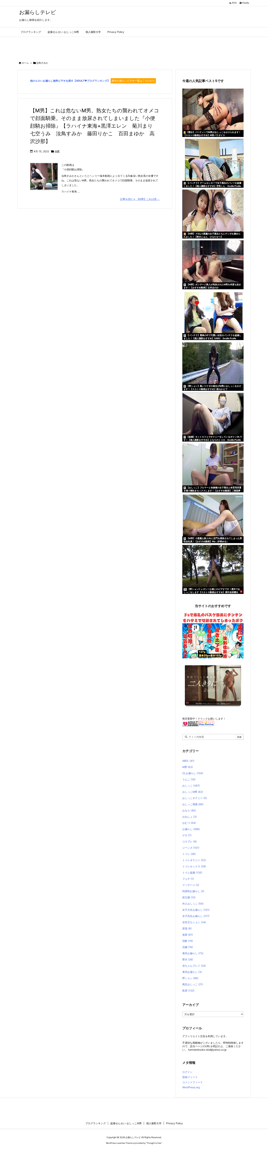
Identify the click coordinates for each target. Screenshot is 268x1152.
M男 (57, 151)
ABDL (188, 760)
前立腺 (188, 897)
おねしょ (189, 816)
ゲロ (186, 835)
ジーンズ (190, 847)
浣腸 (187, 947)
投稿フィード (190, 1077)
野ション (190, 978)
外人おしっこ (192, 903)
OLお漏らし (192, 773)
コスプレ (189, 841)
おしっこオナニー (194, 798)
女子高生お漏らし (195, 916)
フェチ (188, 878)
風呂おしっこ (192, 984)
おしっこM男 (192, 791)
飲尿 (188, 990)
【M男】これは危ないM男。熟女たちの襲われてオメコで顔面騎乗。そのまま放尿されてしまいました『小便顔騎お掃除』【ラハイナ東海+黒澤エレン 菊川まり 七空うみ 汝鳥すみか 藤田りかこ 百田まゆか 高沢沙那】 (94, 125)
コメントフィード (192, 1082)
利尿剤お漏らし (193, 891)
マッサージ (190, 884)
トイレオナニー (194, 860)
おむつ (189, 822)
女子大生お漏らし (195, 909)
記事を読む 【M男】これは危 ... (140, 199)
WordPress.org (191, 1087)
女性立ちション (194, 922)
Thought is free (154, 1143)
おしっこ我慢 (192, 804)
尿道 (187, 928)
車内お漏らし (192, 971)
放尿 (187, 934)
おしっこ (191, 785)
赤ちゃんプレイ (194, 965)
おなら (189, 810)
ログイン (187, 1071)
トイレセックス (194, 866)
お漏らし (191, 829)
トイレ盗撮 (192, 872)
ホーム (25, 62)
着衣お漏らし (192, 953)
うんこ (188, 779)
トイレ (189, 853)
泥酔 (187, 940)
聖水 (187, 959)
